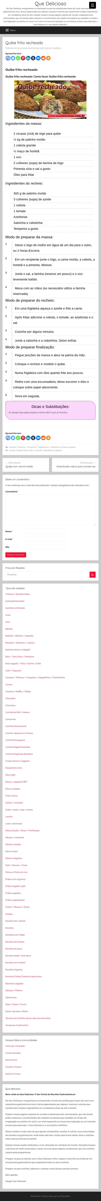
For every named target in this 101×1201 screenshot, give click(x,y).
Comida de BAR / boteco (17, 712)
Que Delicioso (50, 3)
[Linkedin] (28, 58)
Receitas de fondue (14, 942)
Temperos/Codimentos (16, 1025)
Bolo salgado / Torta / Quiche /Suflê (23, 663)
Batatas (9, 629)
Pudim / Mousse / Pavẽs (17, 907)
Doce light (10, 775)
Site (7, 547)
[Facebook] (8, 58)
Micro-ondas (11, 851)
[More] (48, 58)
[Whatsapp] (18, 58)
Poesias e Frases (13, 1067)
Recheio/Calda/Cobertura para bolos (23, 976)
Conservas (10, 719)
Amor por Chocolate (15, 1046)
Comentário (11, 491)
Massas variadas (13, 844)
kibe (26, 450)
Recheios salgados (14, 983)
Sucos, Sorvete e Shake (16, 1011)
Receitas (9, 928)
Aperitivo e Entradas (15, 608)
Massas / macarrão (14, 837)
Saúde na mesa (12, 1074)
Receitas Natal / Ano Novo (18, 955)
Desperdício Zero (13, 768)
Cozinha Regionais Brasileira (19, 754)
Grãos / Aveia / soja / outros (19, 809)
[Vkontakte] (38, 58)
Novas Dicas (11, 1060)
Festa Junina (11, 795)
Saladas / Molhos (13, 990)
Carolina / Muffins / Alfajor (18, 691)
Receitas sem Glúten (15, 962)
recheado (38, 450)
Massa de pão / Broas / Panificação (22, 830)
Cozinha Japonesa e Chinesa (19, 733)
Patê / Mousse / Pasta (16, 865)
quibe (31, 450)
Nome (9, 531)
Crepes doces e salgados (17, 761)
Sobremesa (10, 997)
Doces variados (12, 789)
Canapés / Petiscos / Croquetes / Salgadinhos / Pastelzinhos (35, 447)
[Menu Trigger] (92, 5)
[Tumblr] (33, 58)
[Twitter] (13, 58)
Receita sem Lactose (15, 921)
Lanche (9, 816)
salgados (58, 450)
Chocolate (10, 698)
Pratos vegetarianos (15, 900)
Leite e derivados (13, 823)
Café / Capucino (13, 670)
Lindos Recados (13, 1053)
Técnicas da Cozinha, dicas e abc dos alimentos (28, 1018)
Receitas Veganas (13, 969)
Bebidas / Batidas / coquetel (19, 636)
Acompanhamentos (14, 601)
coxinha (12, 450)
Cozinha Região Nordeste (17, 747)
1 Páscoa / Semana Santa (17, 594)
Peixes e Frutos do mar (16, 872)
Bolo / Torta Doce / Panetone (19, 656)
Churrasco (10, 705)
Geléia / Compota (14, 802)
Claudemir (56, 48)
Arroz (7, 615)
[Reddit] (43, 58)
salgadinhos (48, 450)
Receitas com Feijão (15, 935)
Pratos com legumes (15, 879)
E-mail (9, 539)
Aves (7, 622)
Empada (19, 450)
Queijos (9, 914)
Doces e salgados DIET (16, 782)
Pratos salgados (69, 447)
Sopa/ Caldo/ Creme (15, 1004)
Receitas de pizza (13, 948)
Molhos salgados (13, 858)
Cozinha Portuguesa (15, 740)
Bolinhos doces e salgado (17, 649)
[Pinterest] (23, 58)
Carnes (8, 684)
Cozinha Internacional (15, 726)
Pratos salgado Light (15, 886)
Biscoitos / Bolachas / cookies (20, 643)
